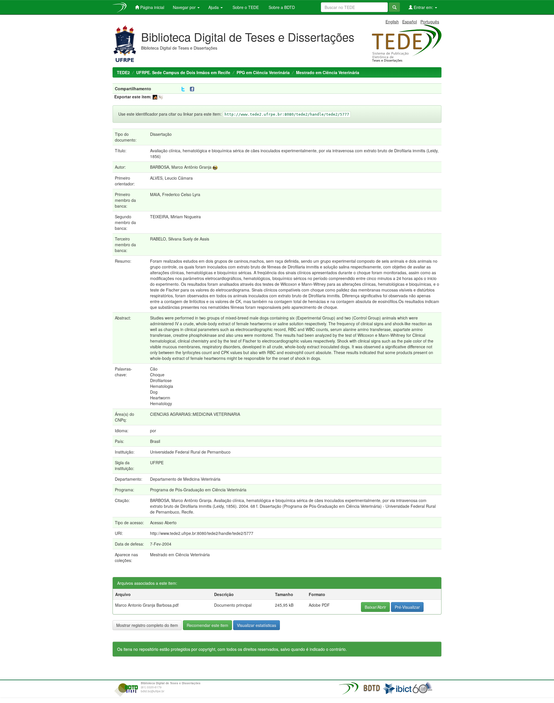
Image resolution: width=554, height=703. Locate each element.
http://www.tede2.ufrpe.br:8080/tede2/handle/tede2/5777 (201, 533)
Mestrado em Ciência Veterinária (327, 72)
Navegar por (185, 7)
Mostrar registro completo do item (147, 625)
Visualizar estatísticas (256, 625)
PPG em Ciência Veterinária (263, 72)
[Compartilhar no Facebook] (193, 89)
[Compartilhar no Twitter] (183, 89)
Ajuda (214, 7)
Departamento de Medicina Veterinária (185, 479)
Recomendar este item (207, 625)
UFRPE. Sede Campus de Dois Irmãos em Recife (183, 72)
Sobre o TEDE (245, 7)
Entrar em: (423, 7)
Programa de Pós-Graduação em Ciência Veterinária (198, 490)
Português (429, 22)
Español (409, 22)
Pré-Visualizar (407, 607)
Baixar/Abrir (375, 607)
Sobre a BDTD (281, 7)
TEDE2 (123, 72)
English (392, 22)
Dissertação (161, 134)
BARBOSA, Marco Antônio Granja (181, 167)
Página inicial (151, 7)
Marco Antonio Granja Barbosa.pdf (147, 605)
